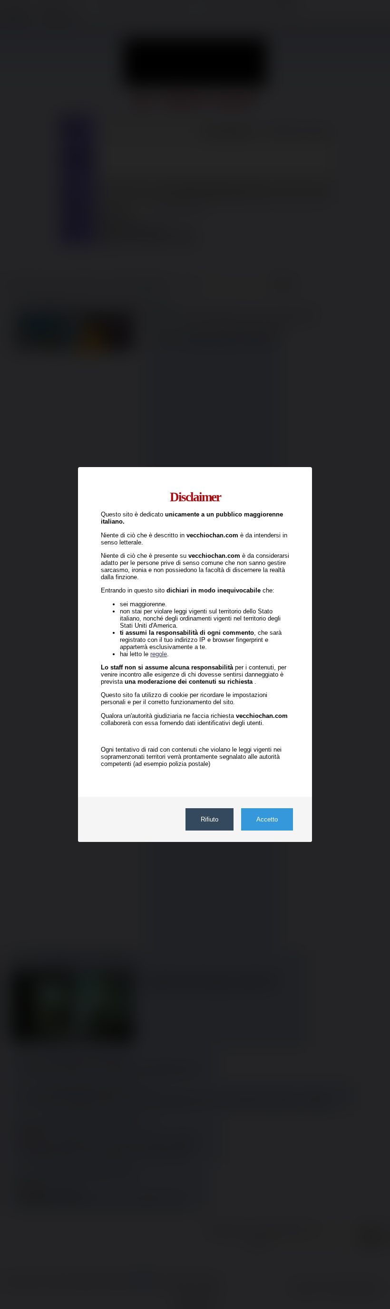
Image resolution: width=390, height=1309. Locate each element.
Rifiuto (209, 819)
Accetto (267, 819)
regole (158, 654)
